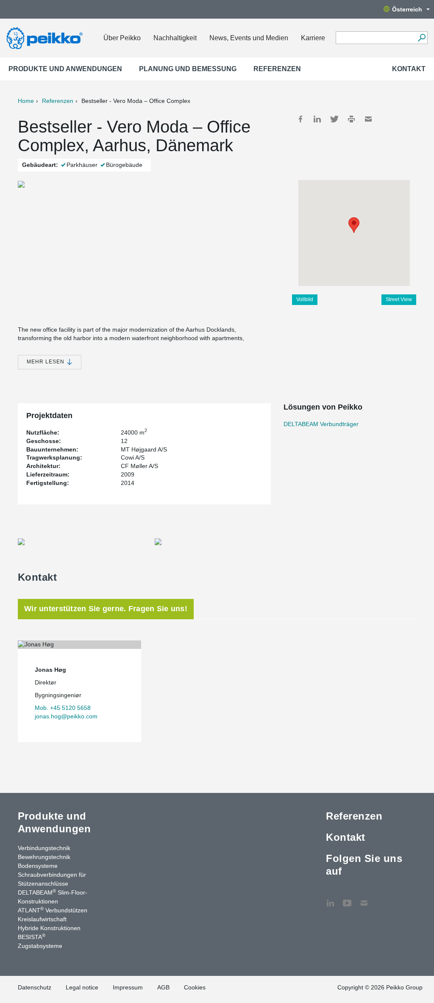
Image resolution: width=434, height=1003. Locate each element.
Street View (399, 299)
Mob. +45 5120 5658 (63, 707)
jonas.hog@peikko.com (66, 716)
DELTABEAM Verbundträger (321, 424)
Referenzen (277, 68)
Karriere (313, 38)
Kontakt (409, 68)
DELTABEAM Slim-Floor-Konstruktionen (52, 896)
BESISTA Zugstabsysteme (40, 941)
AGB (163, 987)
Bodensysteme (38, 865)
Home (26, 100)
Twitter (334, 119)
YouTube (347, 899)
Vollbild (304, 299)
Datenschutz (34, 987)
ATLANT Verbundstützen (52, 910)
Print (351, 119)
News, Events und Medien (248, 38)
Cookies (195, 987)
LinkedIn (317, 119)
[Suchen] (421, 38)
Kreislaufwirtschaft (42, 919)
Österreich (407, 9)
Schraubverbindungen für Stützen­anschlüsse (52, 879)
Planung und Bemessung (187, 68)
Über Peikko (122, 38)
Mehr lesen (46, 362)
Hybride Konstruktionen (49, 928)
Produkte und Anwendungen (65, 68)
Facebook (300, 119)
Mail (368, 119)
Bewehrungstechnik (44, 856)
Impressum (128, 987)
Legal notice (82, 987)
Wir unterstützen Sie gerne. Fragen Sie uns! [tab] (105, 608)
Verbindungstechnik (44, 848)
